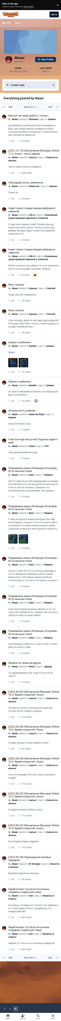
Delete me (34, 186)
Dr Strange (34, 863)
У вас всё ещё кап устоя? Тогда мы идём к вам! (33, 441)
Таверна (48, 474)
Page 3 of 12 (29, 107)
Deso (31, 474)
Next (50, 107)
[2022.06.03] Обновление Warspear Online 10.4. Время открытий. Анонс (33, 693)
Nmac (32, 666)
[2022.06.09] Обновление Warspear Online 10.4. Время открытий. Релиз (33, 728)
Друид (48, 666)
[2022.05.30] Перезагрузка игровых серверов (29, 858)
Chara (32, 446)
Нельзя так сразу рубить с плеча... (28, 115)
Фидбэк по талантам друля (24, 662)
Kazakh (32, 346)
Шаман (52, 119)
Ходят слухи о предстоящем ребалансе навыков (31, 209)
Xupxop (33, 288)
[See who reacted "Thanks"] (35, 400)
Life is (32, 214)
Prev (11, 107)
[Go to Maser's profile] (4, 117)
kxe (31, 895)
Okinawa (33, 119)
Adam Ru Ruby (36, 414)
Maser (15, 119)
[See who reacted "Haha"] (34, 275)
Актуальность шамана (21, 410)
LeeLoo (32, 157)
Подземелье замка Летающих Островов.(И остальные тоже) (32, 469)
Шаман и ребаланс (19, 342)
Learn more (5, 5)
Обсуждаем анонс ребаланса (25, 182)
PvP (47, 446)
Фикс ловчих (16, 284)
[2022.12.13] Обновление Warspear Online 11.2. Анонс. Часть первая (33, 152)
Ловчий (51, 288)
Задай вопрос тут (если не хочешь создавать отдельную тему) (28, 890)
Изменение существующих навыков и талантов (32, 216)
